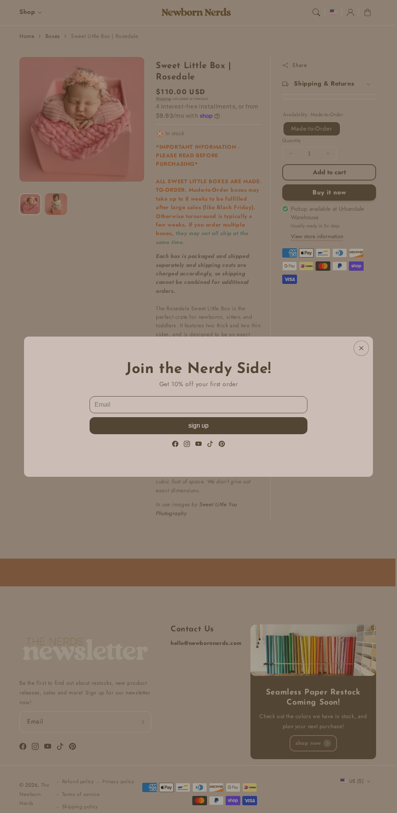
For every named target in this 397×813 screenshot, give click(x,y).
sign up (198, 425)
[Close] (361, 348)
